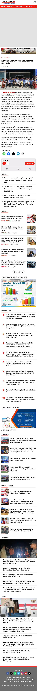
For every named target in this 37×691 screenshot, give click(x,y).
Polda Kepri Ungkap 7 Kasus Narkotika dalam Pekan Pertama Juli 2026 (18, 575)
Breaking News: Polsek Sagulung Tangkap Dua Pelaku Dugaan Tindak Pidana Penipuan (18, 582)
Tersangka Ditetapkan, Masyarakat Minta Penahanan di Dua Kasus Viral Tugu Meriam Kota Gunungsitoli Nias (20, 399)
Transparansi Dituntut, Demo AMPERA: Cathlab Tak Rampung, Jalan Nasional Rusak (19, 363)
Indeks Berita (18, 272)
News (8, 58)
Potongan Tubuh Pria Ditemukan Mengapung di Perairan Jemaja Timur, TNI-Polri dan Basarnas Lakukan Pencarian (19, 561)
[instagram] (22, 673)
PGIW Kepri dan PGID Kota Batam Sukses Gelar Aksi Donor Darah (12, 217)
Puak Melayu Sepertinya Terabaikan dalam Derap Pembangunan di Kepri (21, 530)
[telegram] (18, 673)
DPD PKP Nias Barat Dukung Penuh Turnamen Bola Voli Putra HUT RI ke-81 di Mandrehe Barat (22, 440)
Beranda (3, 58)
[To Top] (32, 679)
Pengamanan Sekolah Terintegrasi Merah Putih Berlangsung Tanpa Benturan (12, 251)
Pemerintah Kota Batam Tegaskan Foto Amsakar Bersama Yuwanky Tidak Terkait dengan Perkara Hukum (12, 241)
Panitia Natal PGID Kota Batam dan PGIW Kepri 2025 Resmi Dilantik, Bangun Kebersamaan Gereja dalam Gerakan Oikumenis (19, 345)
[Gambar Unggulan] (18, 79)
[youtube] (25, 673)
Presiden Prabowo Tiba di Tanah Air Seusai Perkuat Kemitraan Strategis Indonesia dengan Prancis (18, 621)
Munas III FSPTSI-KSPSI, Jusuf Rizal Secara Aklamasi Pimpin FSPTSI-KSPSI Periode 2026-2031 (22, 520)
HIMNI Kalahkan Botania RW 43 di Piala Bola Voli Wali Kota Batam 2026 (22, 478)
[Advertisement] (18, 27)
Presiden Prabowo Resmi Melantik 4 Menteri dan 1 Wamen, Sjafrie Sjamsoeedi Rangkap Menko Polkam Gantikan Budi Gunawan (20, 355)
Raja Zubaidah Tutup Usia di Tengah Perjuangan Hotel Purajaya (17, 196)
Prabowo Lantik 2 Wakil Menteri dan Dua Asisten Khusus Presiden (16, 651)
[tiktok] (29, 673)
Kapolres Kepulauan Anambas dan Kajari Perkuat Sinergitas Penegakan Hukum (16, 569)
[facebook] (7, 673)
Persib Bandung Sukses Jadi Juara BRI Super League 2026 (22, 459)
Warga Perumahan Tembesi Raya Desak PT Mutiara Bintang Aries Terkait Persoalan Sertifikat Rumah (19, 204)
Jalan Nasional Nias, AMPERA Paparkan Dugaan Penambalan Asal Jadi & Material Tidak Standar (20, 373)
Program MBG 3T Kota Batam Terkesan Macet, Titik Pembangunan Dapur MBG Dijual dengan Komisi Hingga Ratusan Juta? (18, 644)
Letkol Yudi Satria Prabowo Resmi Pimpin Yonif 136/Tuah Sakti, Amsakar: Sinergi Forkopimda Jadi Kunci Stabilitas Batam (19, 589)
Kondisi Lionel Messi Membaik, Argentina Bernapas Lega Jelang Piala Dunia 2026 (22, 469)
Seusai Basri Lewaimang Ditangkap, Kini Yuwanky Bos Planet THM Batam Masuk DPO (18, 180)
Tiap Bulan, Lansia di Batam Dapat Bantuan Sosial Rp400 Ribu (17, 636)
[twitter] (11, 673)
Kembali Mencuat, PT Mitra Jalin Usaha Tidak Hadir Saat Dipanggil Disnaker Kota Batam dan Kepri (19, 335)
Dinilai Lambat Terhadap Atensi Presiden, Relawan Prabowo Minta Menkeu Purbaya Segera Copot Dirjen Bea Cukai (17, 629)
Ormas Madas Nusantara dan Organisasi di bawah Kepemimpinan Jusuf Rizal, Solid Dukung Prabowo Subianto (21, 502)
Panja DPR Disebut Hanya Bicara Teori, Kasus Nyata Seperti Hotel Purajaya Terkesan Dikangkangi (18, 659)
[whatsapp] (14, 673)
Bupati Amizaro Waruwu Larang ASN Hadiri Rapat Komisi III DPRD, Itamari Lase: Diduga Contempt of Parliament (20, 316)
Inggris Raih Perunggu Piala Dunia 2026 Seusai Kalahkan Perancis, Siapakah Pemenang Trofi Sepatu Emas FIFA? (22, 450)
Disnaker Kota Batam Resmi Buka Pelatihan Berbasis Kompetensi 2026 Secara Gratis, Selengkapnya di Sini (20, 382)
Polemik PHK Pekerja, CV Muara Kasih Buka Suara (20, 391)
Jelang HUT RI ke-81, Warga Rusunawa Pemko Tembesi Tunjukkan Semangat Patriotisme (18, 189)
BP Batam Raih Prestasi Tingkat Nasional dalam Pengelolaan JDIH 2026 (12, 228)
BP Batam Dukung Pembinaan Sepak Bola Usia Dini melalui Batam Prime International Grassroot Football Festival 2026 (13, 263)
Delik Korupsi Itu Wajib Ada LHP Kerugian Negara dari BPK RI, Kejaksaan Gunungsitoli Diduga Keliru (20, 326)
